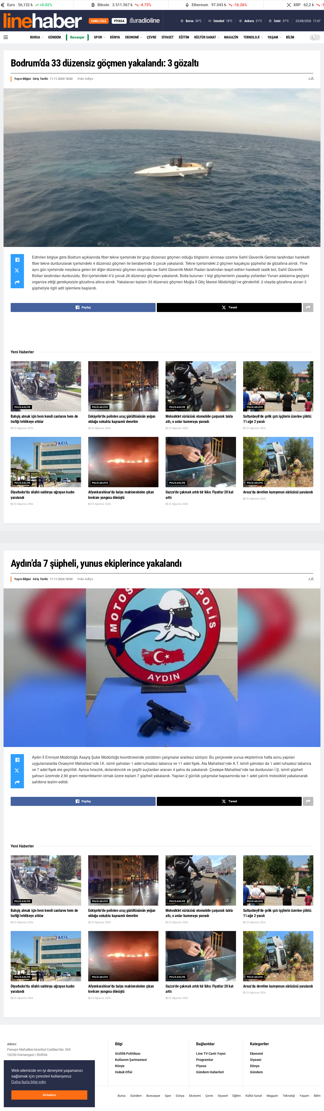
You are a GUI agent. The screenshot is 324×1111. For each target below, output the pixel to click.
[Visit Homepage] (43, 20)
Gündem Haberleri (210, 1072)
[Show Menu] (6, 37)
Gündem (54, 37)
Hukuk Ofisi (123, 1072)
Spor (98, 37)
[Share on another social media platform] (17, 282)
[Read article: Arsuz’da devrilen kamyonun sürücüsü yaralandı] (278, 462)
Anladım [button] (49, 1095)
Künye (120, 1066)
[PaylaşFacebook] (17, 259)
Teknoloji (251, 37)
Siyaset (168, 37)
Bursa (35, 37)
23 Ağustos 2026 (23, 428)
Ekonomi (132, 37)
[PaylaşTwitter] (17, 271)
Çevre (151, 37)
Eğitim (184, 37)
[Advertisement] (162, 331)
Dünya (115, 37)
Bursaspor (77, 37)
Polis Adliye (85, 78)
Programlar (204, 1060)
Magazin (231, 37)
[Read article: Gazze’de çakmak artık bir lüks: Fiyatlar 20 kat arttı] (201, 462)
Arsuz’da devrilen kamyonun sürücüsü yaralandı (278, 492)
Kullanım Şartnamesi (131, 1060)
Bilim (290, 37)
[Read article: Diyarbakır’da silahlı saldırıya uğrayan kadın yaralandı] (46, 462)
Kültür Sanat (205, 37)
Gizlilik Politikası (127, 1053)
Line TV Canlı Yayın (211, 1053)
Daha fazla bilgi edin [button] (28, 1082)
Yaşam (273, 37)
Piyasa (201, 1066)
